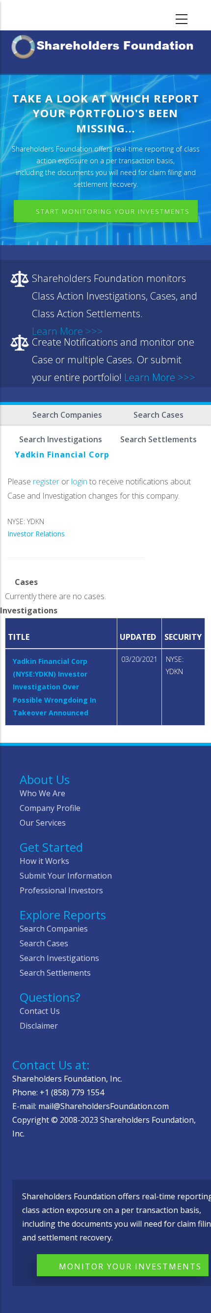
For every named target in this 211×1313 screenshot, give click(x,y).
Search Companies (67, 414)
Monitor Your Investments (130, 1266)
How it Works (44, 861)
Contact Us (40, 1011)
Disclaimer (39, 1025)
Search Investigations (59, 958)
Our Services (43, 822)
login (79, 481)
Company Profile (50, 808)
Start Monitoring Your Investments (113, 211)
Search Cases (158, 414)
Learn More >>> (159, 377)
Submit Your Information (66, 875)
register (46, 481)
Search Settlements (55, 972)
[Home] (105, 45)
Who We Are (42, 793)
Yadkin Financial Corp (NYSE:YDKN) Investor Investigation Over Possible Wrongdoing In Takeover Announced (54, 686)
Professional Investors (61, 890)
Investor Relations (36, 533)
